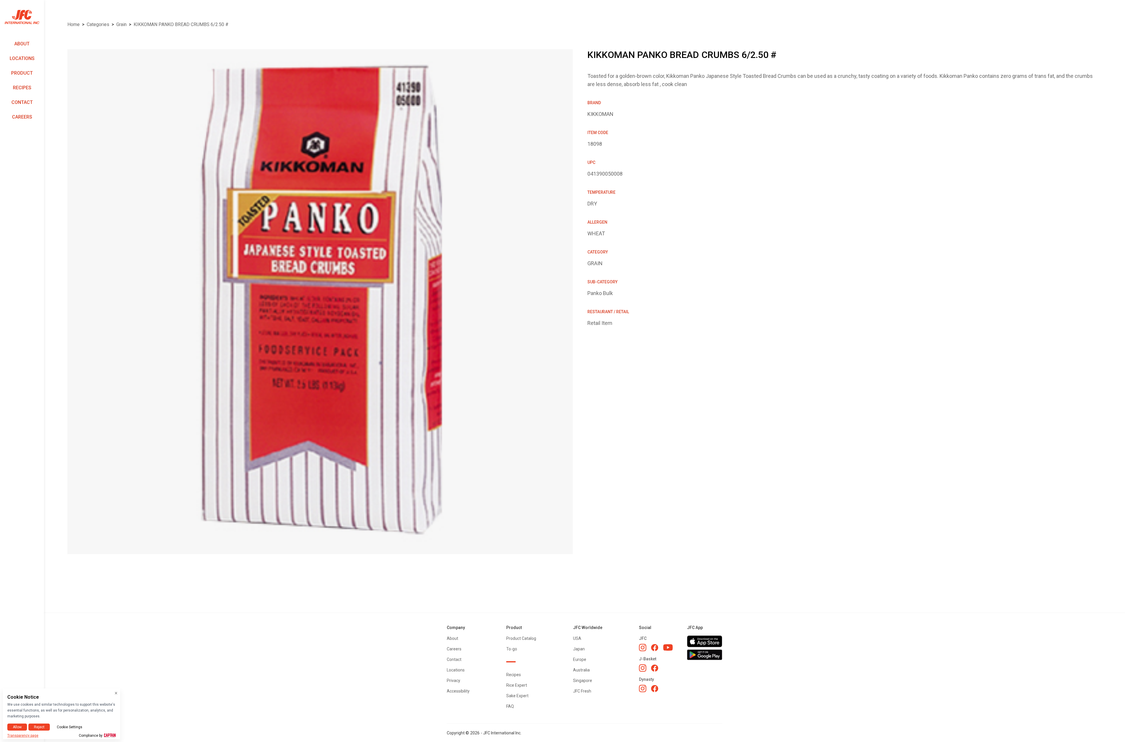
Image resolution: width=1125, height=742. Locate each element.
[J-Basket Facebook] (654, 668)
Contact (22, 102)
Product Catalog (521, 638)
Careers (22, 117)
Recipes (22, 87)
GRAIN (121, 24)
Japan (579, 649)
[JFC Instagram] (642, 647)
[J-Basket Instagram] (642, 668)
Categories (98, 24)
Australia (581, 670)
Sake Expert (517, 695)
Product (22, 73)
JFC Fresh (582, 691)
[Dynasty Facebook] (654, 688)
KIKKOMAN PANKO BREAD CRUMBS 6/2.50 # (181, 24)
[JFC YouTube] (668, 647)
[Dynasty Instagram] (642, 688)
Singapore (582, 680)
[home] (22, 17)
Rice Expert (516, 685)
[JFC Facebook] (654, 647)
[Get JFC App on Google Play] (704, 655)
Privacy (453, 680)
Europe (579, 659)
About (22, 44)
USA (577, 638)
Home (73, 24)
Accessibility (458, 691)
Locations (22, 58)
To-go (511, 649)
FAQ (510, 706)
